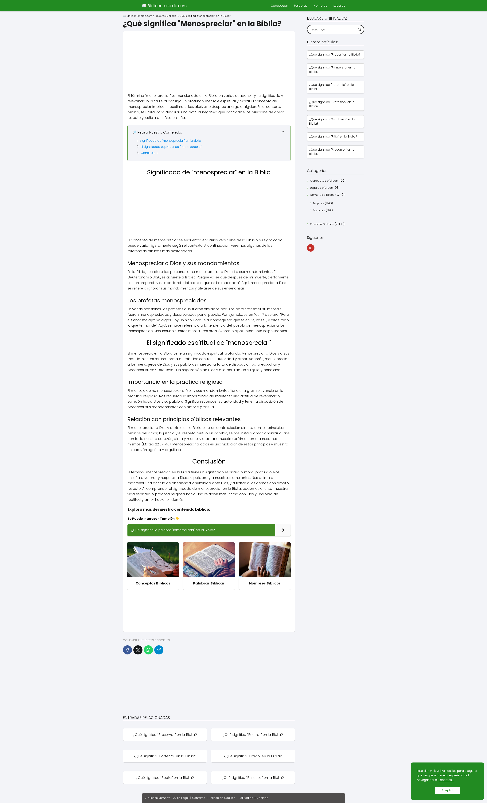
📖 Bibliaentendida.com (164, 5)
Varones (319, 210)
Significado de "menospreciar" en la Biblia (170, 140)
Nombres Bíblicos (322, 195)
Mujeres (318, 203)
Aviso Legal (181, 798)
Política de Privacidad (253, 798)
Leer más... (446, 780)
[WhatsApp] (148, 649)
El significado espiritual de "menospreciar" (171, 147)
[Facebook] (127, 649)
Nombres (320, 5)
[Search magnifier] (359, 29)
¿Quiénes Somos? (157, 798)
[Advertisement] (209, 58)
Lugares (339, 5)
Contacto (198, 798)
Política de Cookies (222, 798)
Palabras (300, 5)
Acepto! (447, 790)
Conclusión (149, 153)
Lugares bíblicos (321, 188)
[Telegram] (158, 649)
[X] (137, 649)
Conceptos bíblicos (324, 181)
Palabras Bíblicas (322, 224)
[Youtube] (310, 248)
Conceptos (279, 5)
